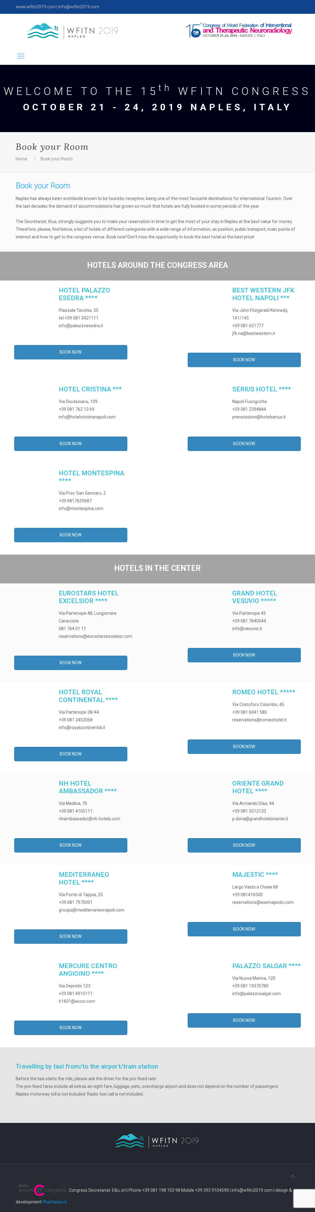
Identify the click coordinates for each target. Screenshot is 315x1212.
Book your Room (57, 158)
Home (21, 158)
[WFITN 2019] (72, 31)
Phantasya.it (54, 1201)
